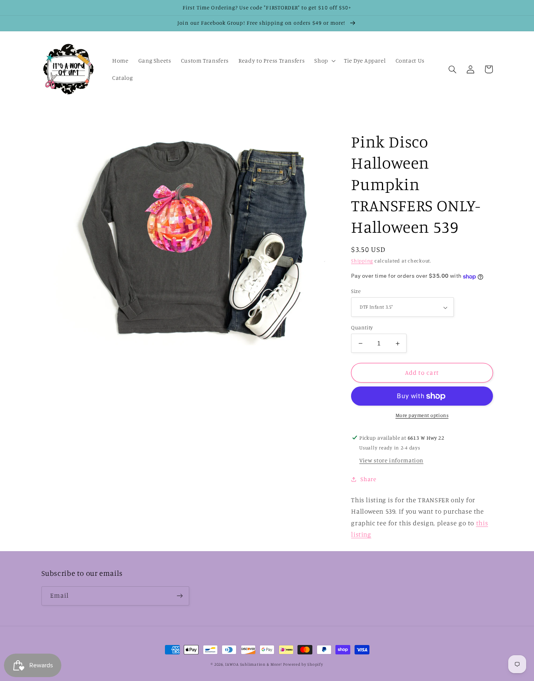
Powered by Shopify (303, 664)
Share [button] (368, 479)
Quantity (362, 327)
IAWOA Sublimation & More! (253, 664)
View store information (391, 460)
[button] (324, 60)
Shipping (362, 261)
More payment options (422, 416)
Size (355, 291)
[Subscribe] (179, 596)
